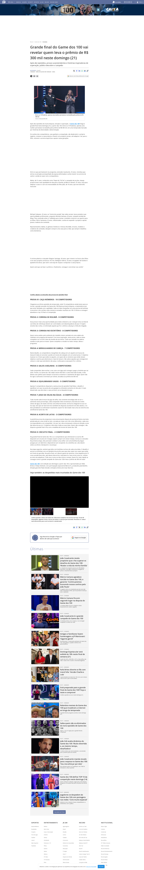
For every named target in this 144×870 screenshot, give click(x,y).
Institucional (107, 823)
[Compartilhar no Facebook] (77, 71)
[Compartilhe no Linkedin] (79, 71)
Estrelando (46, 840)
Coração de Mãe (83, 862)
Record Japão (104, 857)
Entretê (30, 2)
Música (45, 854)
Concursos (65, 840)
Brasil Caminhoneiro (84, 851)
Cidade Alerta (82, 859)
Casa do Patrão (83, 857)
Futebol (33, 837)
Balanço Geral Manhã (84, 840)
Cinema (46, 834)
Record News (54, 2)
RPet (45, 862)
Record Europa (104, 854)
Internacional (66, 859)
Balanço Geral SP (83, 843)
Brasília (18, 2)
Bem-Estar (46, 829)
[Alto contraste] (31, 76)
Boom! (80, 848)
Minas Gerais (66, 862)
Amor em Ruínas (83, 832)
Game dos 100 (38, 42)
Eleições (24, 2)
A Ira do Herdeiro (83, 829)
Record (47, 2)
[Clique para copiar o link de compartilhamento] (87, 71)
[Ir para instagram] (129, 2)
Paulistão (33, 846)
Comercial (103, 832)
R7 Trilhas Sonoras (105, 843)
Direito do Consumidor (68, 843)
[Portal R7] (3, 2)
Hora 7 (64, 854)
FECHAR (101, 866)
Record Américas (105, 848)
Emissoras (103, 834)
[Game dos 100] (72, 9)
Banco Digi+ (104, 826)
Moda (45, 851)
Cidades (65, 837)
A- (37, 76)
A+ (34, 76)
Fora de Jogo (34, 834)
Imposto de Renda (67, 857)
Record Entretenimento (106, 851)
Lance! (32, 840)
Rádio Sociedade (105, 846)
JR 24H (42, 2)
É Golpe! (65, 851)
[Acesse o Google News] (85, 71)
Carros (64, 834)
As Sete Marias (82, 834)
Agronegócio (66, 826)
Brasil (64, 829)
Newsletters (104, 837)
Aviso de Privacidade (91, 866)
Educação (65, 848)
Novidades (45, 42)
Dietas (45, 837)
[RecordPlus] (117, 2)
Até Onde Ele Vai (83, 837)
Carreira (103, 829)
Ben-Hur (81, 846)
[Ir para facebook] (125, 2)
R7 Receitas (47, 859)
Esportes (36, 2)
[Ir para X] (127, 2)
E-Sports (33, 832)
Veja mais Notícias (59, 812)
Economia (65, 846)
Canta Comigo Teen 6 (84, 854)
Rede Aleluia (104, 862)
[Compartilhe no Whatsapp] (82, 71)
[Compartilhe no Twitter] (74, 71)
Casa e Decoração (48, 832)
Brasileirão (34, 829)
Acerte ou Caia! (82, 826)
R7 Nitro (46, 857)
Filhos (45, 846)
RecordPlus (103, 840)
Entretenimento (51, 823)
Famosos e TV (47, 843)
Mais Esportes (34, 843)
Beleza (45, 826)
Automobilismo (35, 826)
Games (45, 848)
